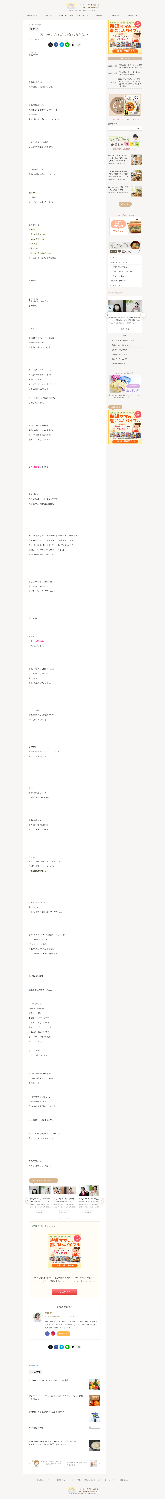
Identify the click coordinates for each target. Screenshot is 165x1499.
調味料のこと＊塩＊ (37, 1428)
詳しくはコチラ (64, 1292)
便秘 (120, 192)
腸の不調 (122, 163)
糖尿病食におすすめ (118, 281)
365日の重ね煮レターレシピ (92, 1480)
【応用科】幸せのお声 (119, 359)
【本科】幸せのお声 (118, 363)
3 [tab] (65, 1219)
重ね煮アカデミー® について (45, 1480)
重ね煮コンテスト (116, 285)
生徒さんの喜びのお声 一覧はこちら (122, 340)
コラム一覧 (124, 204)
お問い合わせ (124, 1480)
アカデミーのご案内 (66, 15)
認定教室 (99, 15)
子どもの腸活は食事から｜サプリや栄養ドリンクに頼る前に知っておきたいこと (118, 174)
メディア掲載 (76, 1480)
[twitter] (50, 44)
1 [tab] (60, 1219)
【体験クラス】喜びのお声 (120, 345)
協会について (49, 15)
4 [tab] (67, 1219)
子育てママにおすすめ (119, 267)
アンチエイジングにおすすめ (121, 271)
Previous (27, 1200)
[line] (67, 44)
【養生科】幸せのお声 (119, 350)
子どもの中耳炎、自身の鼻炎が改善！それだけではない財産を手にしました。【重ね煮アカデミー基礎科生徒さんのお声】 (64, 1200)
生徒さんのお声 (82, 15)
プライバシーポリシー (110, 1480)
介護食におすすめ (117, 276)
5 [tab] (69, 1219)
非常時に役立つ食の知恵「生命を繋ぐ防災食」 (47, 1412)
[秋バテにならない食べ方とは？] (61, 44)
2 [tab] (63, 1219)
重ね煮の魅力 (32, 15)
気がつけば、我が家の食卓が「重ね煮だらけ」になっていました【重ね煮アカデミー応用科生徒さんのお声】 (89, 1200)
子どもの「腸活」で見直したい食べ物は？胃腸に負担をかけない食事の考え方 (118, 158)
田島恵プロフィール (63, 1480)
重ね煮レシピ (133, 15)
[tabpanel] (40, 1200)
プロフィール (62, 1334)
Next (101, 1200)
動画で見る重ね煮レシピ (120, 262)
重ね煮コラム (116, 15)
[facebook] (56, 44)
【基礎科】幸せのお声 (119, 354)
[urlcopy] (78, 44)
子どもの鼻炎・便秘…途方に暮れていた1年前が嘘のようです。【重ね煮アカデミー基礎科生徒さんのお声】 (40, 1200)
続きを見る (40, 1212)
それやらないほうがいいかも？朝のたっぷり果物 (48, 1380)
